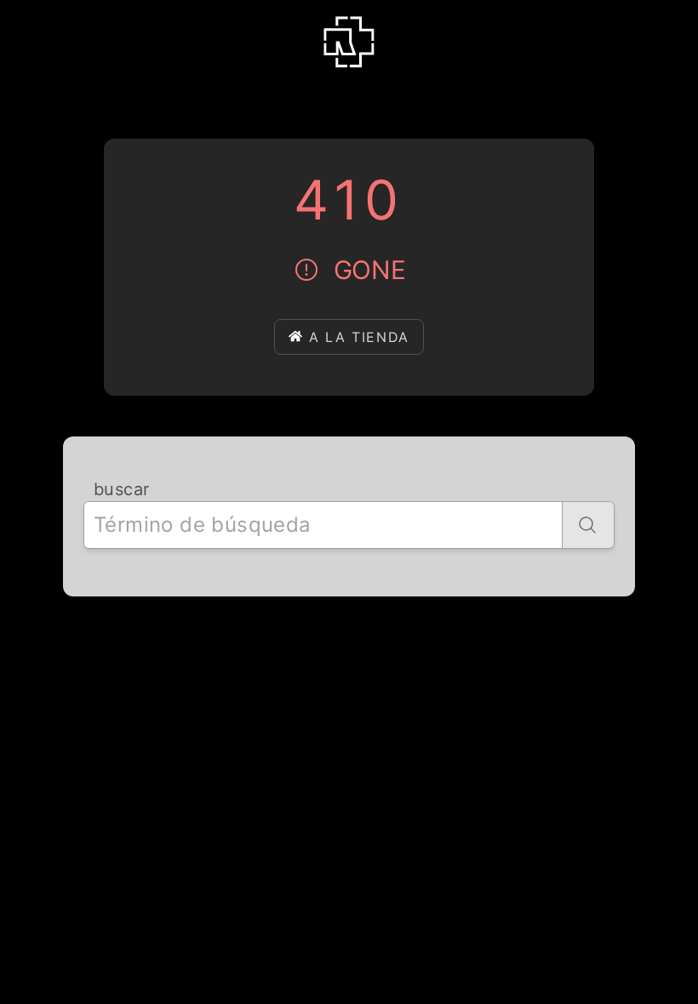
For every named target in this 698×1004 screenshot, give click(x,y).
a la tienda (359, 336)
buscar (121, 489)
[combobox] (323, 525)
